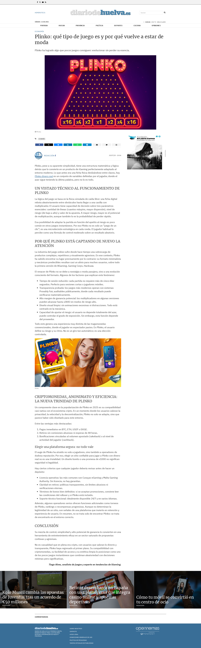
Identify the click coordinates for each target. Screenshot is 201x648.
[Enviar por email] (96, 144)
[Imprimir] (116, 144)
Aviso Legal (74, 634)
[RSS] (45, 2)
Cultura (137, 25)
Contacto (73, 631)
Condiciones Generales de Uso (81, 637)
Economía (42, 139)
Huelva (62, 25)
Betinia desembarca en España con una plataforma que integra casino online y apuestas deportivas (99, 594)
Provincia (80, 25)
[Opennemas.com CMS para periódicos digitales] (147, 631)
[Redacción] (38, 155)
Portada (44, 25)
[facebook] (55, 155)
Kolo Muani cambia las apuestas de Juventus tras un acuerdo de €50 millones (33, 597)
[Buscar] (164, 12)
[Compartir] (39, 144)
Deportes (118, 25)
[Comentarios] (106, 144)
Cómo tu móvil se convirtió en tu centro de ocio (165, 599)
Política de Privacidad (78, 640)
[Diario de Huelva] (100, 12)
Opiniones (156, 25)
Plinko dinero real (44, 176)
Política (99, 25)
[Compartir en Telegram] (87, 144)
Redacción (49, 155)
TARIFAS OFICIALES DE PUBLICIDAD (81, 643)
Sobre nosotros (76, 628)
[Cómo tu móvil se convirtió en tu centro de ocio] (167, 590)
